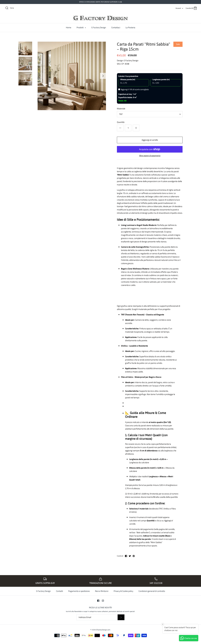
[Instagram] (103, 601)
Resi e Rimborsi (101, 591)
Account (178, 8)
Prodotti (81, 27)
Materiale (121, 108)
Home (68, 27)
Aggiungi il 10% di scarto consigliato (135, 89)
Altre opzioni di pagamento (149, 155)
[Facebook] (98, 601)
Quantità (120, 122)
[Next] (103, 76)
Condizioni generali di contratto (152, 591)
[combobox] (150, 114)
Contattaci (115, 27)
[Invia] (121, 617)
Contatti (59, 591)
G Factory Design (98, 27)
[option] (72, 76)
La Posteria (130, 27)
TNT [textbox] (121, 114)
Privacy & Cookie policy (123, 591)
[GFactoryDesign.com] (100, 18)
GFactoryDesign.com (103, 629)
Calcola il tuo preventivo (128, 76)
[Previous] (41, 76)
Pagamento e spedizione (79, 591)
